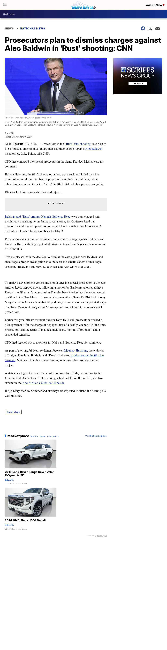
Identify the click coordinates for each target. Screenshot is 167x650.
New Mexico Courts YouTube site (43, 383)
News (9, 28)
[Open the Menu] (5, 5)
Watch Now (154, 5)
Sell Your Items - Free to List (44, 437)
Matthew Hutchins (75, 350)
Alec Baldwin (93, 148)
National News (32, 28)
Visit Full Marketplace (96, 436)
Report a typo (13, 412)
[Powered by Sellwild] (102, 536)
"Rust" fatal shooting (78, 144)
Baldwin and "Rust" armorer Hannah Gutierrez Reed (37, 216)
